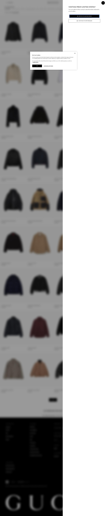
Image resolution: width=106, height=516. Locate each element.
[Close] (103, 3)
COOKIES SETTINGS (48, 65)
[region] (53, 61)
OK (37, 65)
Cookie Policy (35, 62)
